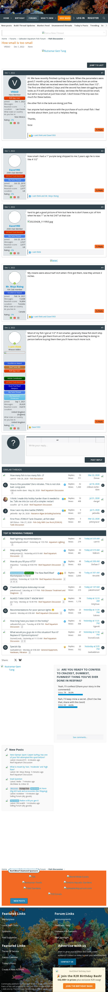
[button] (11, 18)
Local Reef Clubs (10, 925)
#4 (102, 267)
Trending (94, 25)
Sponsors (6, 931)
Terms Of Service (10, 951)
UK (24, 191)
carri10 (13, 478)
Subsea (96, 615)
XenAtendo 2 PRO (32, 989)
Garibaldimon (15, 650)
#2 (102, 151)
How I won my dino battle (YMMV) (26, 510)
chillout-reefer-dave (18, 490)
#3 (102, 207)
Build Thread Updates (24, 25)
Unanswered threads (62, 25)
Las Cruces (20, 109)
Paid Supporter (9, 937)
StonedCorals (16, 638)
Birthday (19, 18)
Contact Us (67, 961)
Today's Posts (81, 25)
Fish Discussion (36, 478)
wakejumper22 (16, 553)
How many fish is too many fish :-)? (27, 475)
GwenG (13, 613)
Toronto (21, 304)
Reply (100, 130)
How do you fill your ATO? (23, 561)
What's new (47, 18)
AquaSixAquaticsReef (19, 542)
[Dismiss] (104, 32)
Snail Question (16, 779)
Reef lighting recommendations (25, 538)
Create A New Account (13, 969)
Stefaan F (95, 564)
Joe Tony (14, 602)
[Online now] (14, 283)
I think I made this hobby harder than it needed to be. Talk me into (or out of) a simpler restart (34, 500)
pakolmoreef (15, 590)
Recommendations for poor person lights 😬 (32, 609)
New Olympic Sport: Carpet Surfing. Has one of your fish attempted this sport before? (29, 756)
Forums (33, 18)
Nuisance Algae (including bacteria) (46, 513)
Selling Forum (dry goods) (21, 796)
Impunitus (14, 565)
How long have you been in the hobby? (29, 620)
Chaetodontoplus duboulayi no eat (27, 587)
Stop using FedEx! (18, 550)
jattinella (13, 513)
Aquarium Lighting (57, 542)
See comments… (80, 737)
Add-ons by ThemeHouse (14, 989)
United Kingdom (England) (18, 413)
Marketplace (8, 919)
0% (12, 120)
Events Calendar (10, 957)
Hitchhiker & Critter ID (19, 784)
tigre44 (96, 626)
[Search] (104, 18)
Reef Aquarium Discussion (52, 490)
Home (6, 18)
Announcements (63, 919)
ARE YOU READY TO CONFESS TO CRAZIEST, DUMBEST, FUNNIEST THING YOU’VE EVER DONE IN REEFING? (78, 675)
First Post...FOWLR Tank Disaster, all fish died (32, 518)
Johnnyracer (94, 522)
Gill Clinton (14, 522)
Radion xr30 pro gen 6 (24, 800)
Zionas (96, 478)
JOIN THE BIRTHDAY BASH (79, 986)
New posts (6, 25)
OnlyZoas (95, 604)
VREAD (7, 46)
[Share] (98, 73)
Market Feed (43, 25)
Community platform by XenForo (27, 984)
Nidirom (96, 553)
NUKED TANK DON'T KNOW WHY (27, 598)
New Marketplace (69, 18)
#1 (102, 73)
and (44, 135)
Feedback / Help (62, 925)
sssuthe (13, 504)
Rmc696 (95, 575)
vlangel (96, 501)
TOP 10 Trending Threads (18, 533)
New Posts (16, 749)
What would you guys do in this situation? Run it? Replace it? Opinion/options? (34, 634)
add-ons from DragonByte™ (38, 986)
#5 (102, 327)
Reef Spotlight (62, 937)
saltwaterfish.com (17, 624)
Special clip (15, 646)
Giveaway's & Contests (66, 931)
